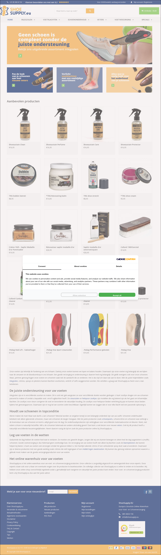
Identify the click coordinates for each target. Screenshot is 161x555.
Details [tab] (119, 266)
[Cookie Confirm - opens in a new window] (125, 259)
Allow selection (79, 295)
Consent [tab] (42, 266)
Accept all (117, 295)
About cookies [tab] (80, 266)
